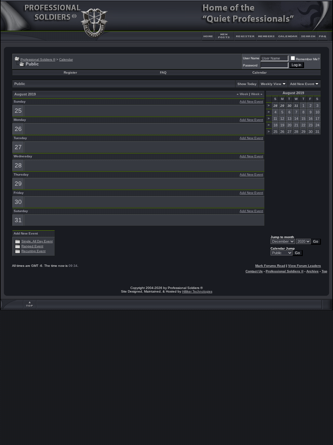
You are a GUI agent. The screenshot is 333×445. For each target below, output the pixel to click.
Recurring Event (33, 251)
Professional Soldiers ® (37, 59)
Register (70, 72)
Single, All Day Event (37, 241)
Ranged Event (32, 246)
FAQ (163, 72)
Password (250, 65)
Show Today (247, 84)
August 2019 (293, 93)
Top (324, 271)
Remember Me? (308, 59)
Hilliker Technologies (197, 291)
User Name (251, 58)
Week (242, 94)
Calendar (66, 59)
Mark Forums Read (270, 265)
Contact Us (254, 271)
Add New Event (302, 84)
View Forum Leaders (304, 265)
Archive (312, 271)
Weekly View (271, 84)
